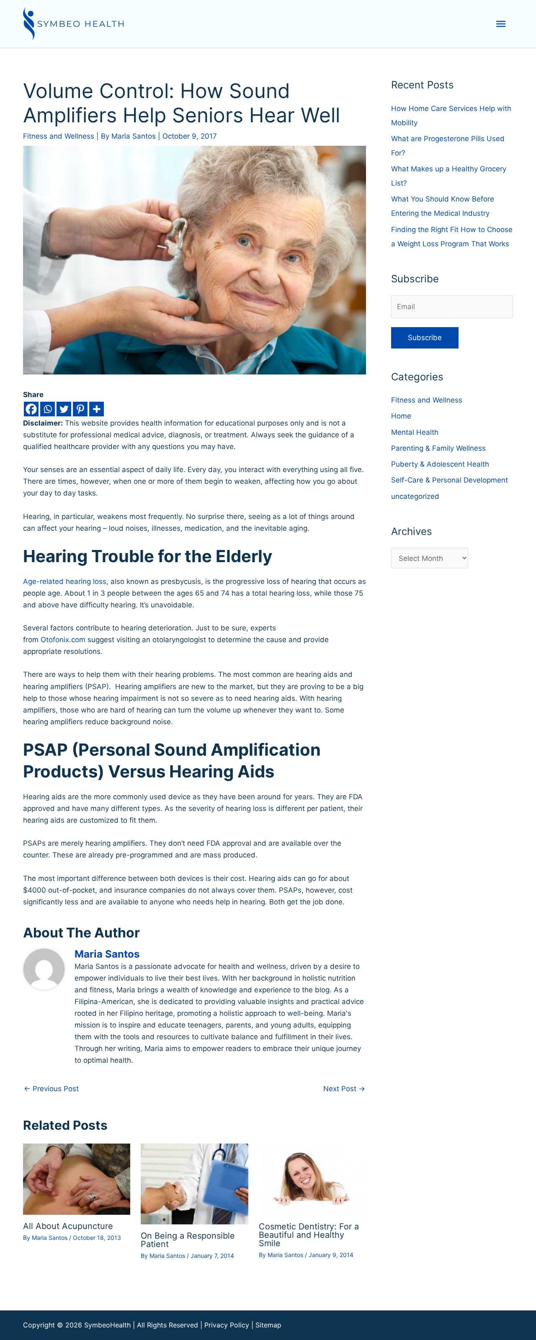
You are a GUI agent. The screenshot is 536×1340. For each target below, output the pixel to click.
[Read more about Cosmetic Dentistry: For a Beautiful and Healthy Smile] (312, 1179)
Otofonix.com (63, 639)
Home (401, 416)
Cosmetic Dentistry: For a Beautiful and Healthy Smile (309, 1234)
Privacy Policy (226, 1325)
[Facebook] (31, 409)
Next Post (344, 1088)
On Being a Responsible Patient (188, 1240)
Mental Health (414, 432)
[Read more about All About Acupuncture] (76, 1179)
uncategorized (415, 496)
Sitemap (268, 1325)
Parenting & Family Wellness (438, 448)
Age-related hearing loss (64, 581)
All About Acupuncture (68, 1226)
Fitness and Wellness (58, 136)
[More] (96, 409)
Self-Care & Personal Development (449, 480)
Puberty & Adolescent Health (440, 464)
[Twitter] (64, 409)
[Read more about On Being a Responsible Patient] (194, 1183)
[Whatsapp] (47, 409)
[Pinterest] (80, 409)
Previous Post (51, 1088)
